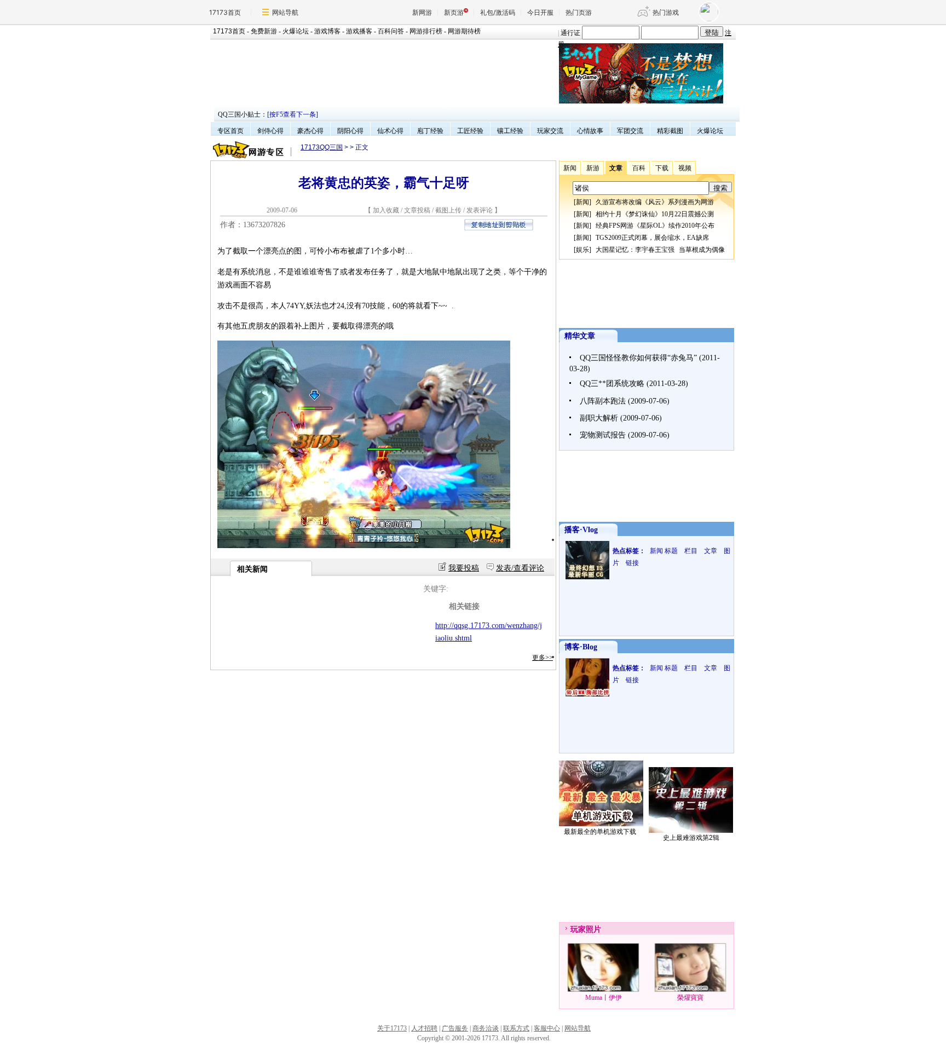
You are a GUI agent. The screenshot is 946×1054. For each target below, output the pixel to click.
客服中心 (547, 1028)
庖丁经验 (430, 131)
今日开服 (540, 12)
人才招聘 (424, 1028)
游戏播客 (359, 31)
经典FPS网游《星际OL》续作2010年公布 (655, 225)
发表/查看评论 (520, 568)
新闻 (582, 202)
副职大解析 (599, 418)
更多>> (542, 657)
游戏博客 (327, 31)
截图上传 (448, 210)
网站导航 (285, 12)
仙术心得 (390, 131)
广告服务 (455, 1028)
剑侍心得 (270, 131)
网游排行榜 (425, 31)
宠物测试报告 (603, 435)
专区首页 (230, 131)
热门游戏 (666, 12)
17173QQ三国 (322, 147)
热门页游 (579, 12)
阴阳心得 (350, 131)
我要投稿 (463, 568)
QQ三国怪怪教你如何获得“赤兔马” (638, 358)
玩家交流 (550, 131)
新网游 (422, 12)
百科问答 (391, 31)
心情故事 (590, 131)
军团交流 (630, 131)
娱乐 (582, 250)
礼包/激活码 (497, 12)
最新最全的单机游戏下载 (600, 832)
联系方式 (516, 1028)
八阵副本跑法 (603, 401)
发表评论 (479, 210)
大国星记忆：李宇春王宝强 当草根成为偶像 (660, 250)
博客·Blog (580, 647)
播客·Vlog (581, 530)
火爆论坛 (295, 31)
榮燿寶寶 (690, 997)
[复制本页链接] (498, 228)
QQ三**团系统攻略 (612, 383)
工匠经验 (470, 131)
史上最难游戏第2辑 (691, 838)
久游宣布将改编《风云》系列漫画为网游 (655, 202)
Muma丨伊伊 (603, 997)
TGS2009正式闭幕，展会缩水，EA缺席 (652, 237)
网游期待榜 (464, 31)
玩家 (578, 929)
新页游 (454, 12)
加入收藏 (386, 210)
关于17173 (392, 1028)
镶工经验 (510, 131)
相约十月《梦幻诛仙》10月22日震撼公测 (655, 214)
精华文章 (579, 336)
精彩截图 (670, 131)
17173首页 (225, 12)
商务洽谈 (485, 1028)
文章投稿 (418, 210)
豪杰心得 (310, 131)
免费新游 (264, 31)
